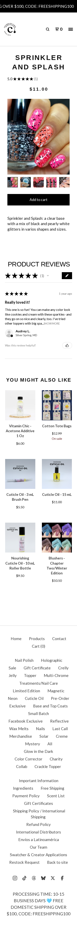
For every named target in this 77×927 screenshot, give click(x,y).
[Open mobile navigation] (71, 29)
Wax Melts (19, 728)
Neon (12, 698)
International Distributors (38, 832)
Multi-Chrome (56, 675)
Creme (62, 736)
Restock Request (24, 862)
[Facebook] (62, 878)
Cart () (38, 646)
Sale (12, 667)
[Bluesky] (43, 878)
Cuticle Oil (34, 698)
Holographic (51, 660)
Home (16, 638)
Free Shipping (52, 788)
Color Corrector (28, 759)
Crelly (63, 667)
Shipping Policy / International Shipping (39, 814)
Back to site (57, 862)
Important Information (38, 780)
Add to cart (38, 199)
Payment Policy (26, 795)
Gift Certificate (37, 667)
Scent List (56, 795)
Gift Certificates (38, 803)
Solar (43, 736)
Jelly (13, 675)
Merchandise (20, 736)
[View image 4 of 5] (51, 182)
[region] (38, 6)
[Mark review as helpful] (67, 345)
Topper (30, 675)
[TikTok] (24, 878)
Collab (21, 766)
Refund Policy (38, 824)
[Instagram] (15, 878)
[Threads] (34, 878)
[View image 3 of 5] (38, 182)
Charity (56, 759)
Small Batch (38, 713)
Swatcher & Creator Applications (38, 854)
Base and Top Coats (50, 706)
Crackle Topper (47, 766)
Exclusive (17, 706)
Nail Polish (24, 660)
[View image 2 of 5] (25, 182)
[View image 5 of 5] (64, 182)
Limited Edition (26, 690)
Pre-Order (60, 698)
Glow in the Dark (38, 751)
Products (37, 638)
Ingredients (23, 788)
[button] (47, 275)
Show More (52, 323)
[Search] (47, 29)
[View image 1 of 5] (12, 182)
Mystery (32, 743)
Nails (40, 728)
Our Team (38, 847)
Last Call (60, 728)
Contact (59, 638)
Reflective (59, 721)
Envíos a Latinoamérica (38, 839)
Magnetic (55, 690)
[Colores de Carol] (10, 29)
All (49, 743)
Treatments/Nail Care (38, 683)
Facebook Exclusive (25, 721)
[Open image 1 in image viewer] (38, 137)
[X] (53, 878)
